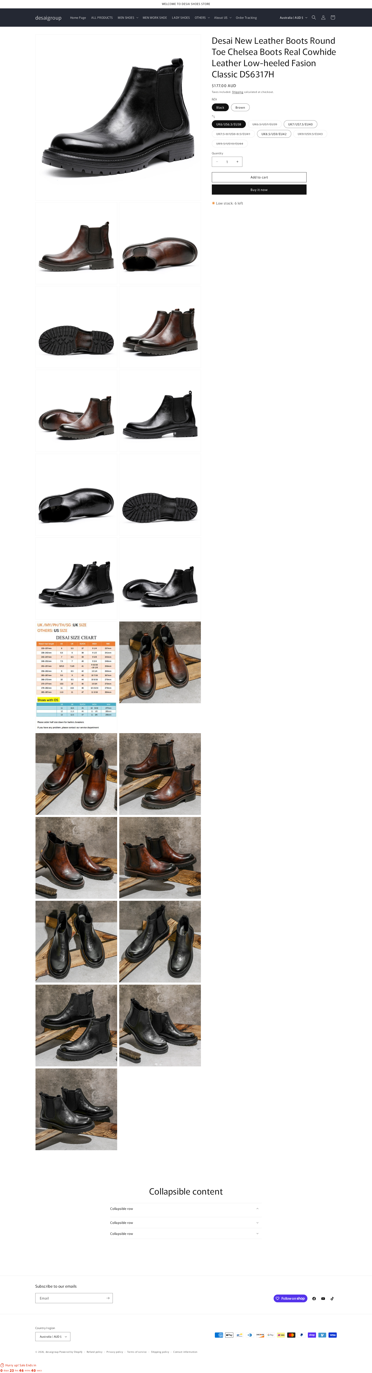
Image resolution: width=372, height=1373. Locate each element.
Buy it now (259, 189)
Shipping (237, 92)
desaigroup (52, 1351)
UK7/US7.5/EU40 (300, 124)
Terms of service (137, 1351)
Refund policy (94, 1351)
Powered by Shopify (70, 1351)
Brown (240, 107)
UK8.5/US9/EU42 (274, 134)
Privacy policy (115, 1351)
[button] (127, 17)
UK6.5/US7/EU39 (267, 125)
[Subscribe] (108, 1298)
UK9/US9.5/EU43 (312, 134)
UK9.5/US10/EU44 (232, 144)
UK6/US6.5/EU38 (228, 124)
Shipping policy (160, 1351)
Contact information (185, 1351)
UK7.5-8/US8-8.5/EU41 (235, 134)
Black (220, 107)
